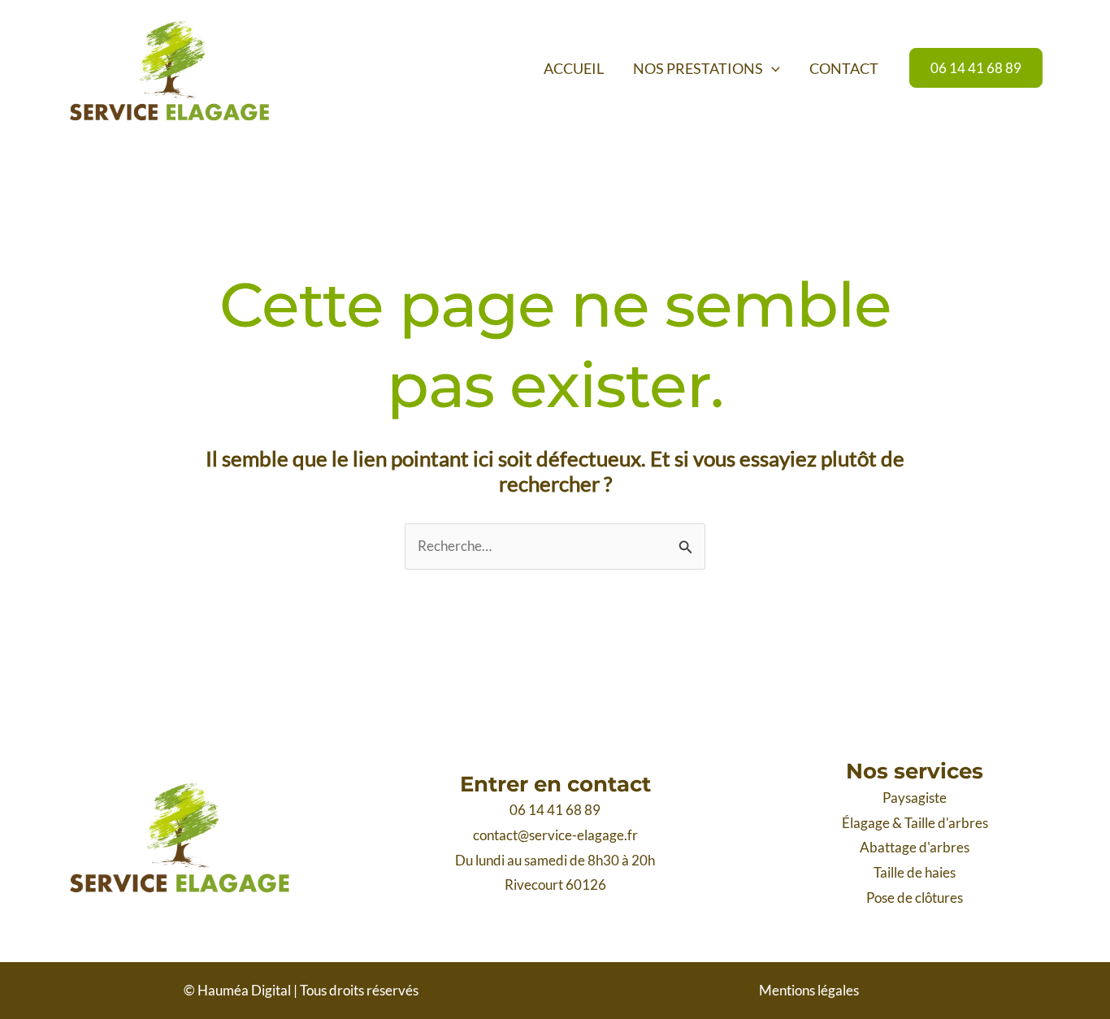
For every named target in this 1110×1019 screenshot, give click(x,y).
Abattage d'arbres (914, 847)
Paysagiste (914, 797)
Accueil (574, 68)
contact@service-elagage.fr (555, 834)
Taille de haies (915, 872)
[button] (771, 68)
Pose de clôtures (914, 897)
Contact (843, 68)
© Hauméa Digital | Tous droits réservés (301, 990)
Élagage (866, 822)
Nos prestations (698, 68)
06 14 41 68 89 (555, 809)
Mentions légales (809, 990)
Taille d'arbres (946, 822)
